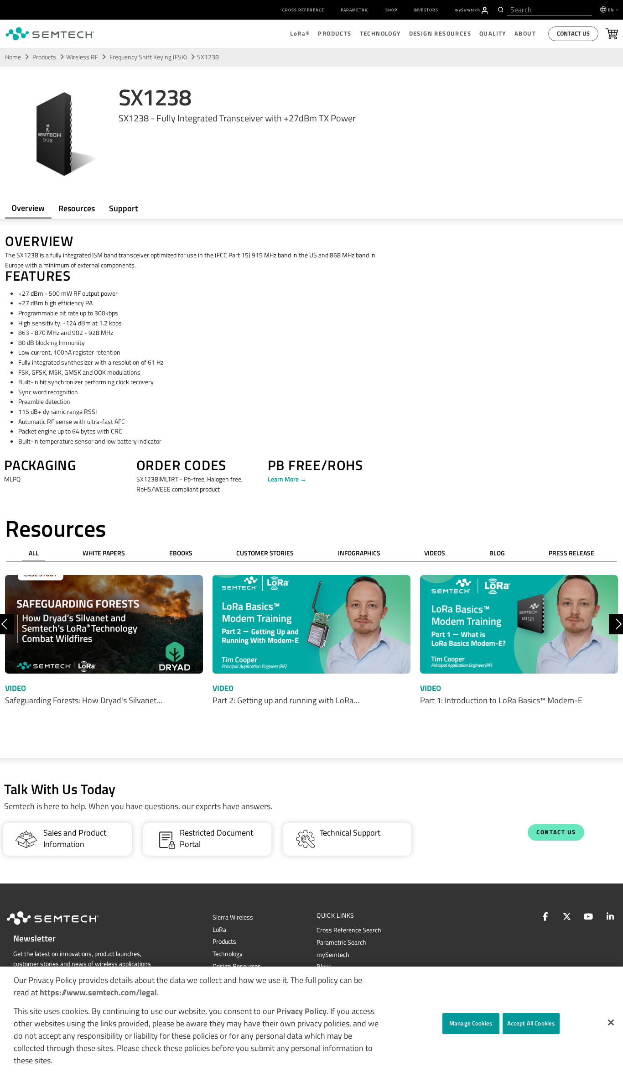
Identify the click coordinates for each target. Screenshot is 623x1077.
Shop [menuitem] (391, 10)
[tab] (77, 208)
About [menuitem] (525, 33)
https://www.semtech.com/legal (98, 992)
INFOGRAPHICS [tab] (359, 553)
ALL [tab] (34, 553)
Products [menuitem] (334, 33)
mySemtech (333, 955)
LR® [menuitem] (300, 33)
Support (123, 208)
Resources (76, 208)
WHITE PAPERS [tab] (104, 553)
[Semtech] (62, 926)
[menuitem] (485, 10)
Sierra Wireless (233, 917)
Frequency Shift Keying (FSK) (148, 57)
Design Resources (237, 966)
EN (611, 10)
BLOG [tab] (497, 553)
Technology (228, 954)
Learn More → (287, 479)
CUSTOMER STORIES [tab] (265, 553)
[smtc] (50, 33)
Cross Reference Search (349, 930)
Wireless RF (82, 57)
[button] (611, 1022)
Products (44, 57)
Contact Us (573, 33)
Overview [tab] (28, 208)
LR (219, 930)
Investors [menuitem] (426, 10)
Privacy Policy (301, 1011)
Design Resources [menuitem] (440, 33)
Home (13, 57)
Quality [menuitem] (492, 33)
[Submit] (499, 10)
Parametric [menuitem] (355, 10)
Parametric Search (341, 942)
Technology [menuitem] (380, 33)
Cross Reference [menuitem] (303, 10)
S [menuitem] (467, 10)
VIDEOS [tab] (434, 553)
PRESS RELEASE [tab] (571, 553)
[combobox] (549, 10)
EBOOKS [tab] (180, 553)
